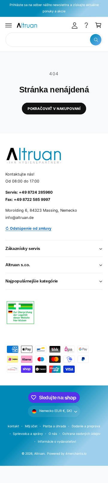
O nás (53, 433)
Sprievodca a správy (28, 433)
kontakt (13, 426)
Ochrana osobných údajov (81, 433)
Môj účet (31, 426)
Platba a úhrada (54, 426)
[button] (9, 25)
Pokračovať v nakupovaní (54, 109)
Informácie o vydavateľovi (57, 441)
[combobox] (54, 40)
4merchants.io (75, 453)
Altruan (39, 453)
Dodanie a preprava (86, 426)
